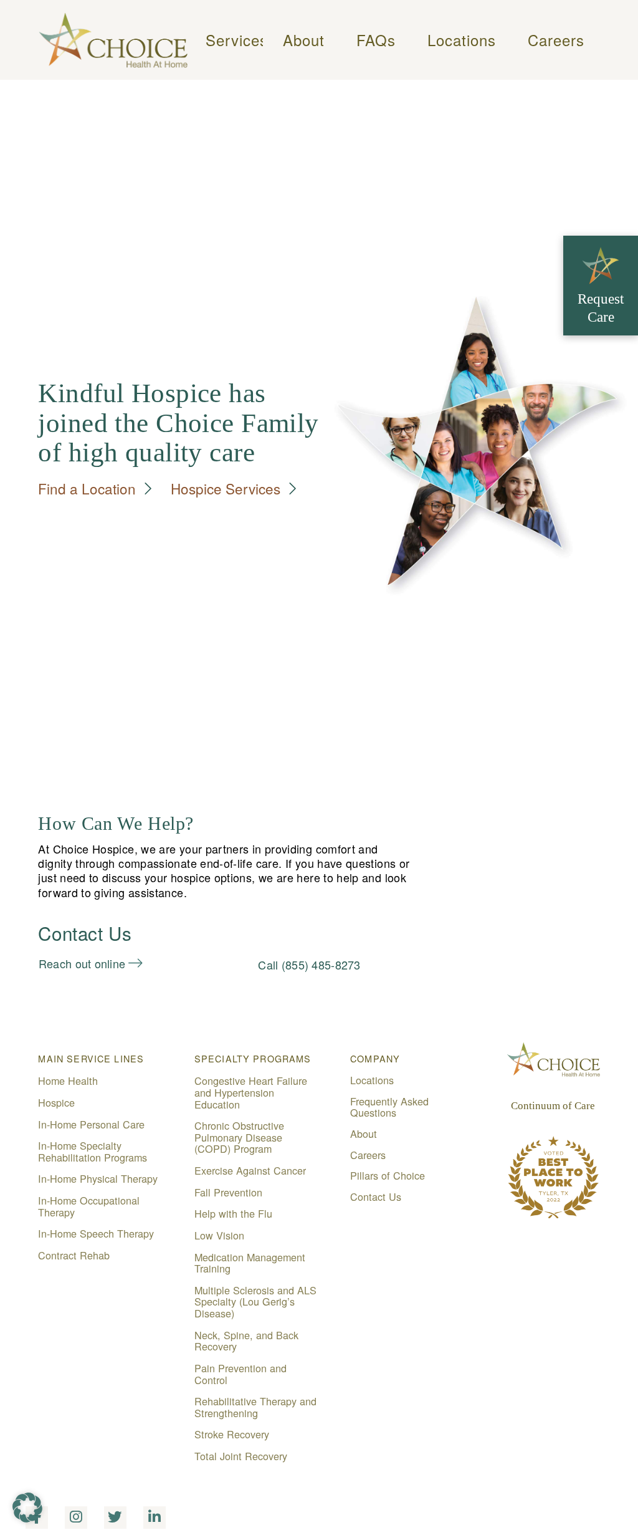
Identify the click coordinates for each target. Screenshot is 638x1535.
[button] (227, 40)
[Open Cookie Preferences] (27, 1517)
